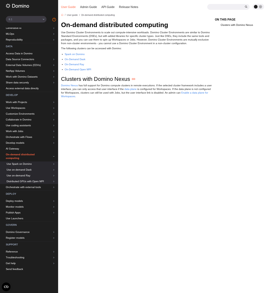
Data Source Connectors (20, 59)
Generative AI (13, 28)
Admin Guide (88, 7)
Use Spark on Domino (19, 163)
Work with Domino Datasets (22, 76)
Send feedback (14, 269)
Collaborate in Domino (18, 119)
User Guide (68, 7)
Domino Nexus (69, 85)
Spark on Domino (75, 54)
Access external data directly (22, 88)
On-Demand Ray (74, 64)
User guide (72, 15)
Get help (11, 263)
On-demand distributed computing (20, 156)
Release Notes (128, 7)
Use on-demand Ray (18, 175)
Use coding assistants (18, 125)
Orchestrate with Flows (19, 137)
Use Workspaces (15, 107)
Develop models (15, 142)
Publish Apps (13, 212)
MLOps (10, 33)
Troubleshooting (15, 257)
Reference (12, 251)
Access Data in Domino (19, 53)
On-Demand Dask (75, 59)
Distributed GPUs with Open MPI (25, 181)
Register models (15, 237)
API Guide (108, 7)
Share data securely (17, 82)
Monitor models (15, 206)
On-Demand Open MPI (78, 69)
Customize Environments (20, 113)
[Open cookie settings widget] (6, 286)
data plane (130, 89)
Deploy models (14, 200)
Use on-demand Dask (19, 169)
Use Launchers (14, 218)
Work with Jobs (14, 131)
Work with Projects (16, 102)
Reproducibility (14, 39)
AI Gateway (12, 148)
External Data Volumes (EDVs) (23, 65)
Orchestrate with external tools (23, 187)
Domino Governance (18, 232)
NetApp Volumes (15, 70)
